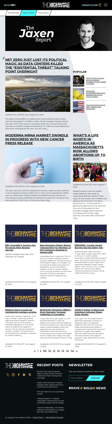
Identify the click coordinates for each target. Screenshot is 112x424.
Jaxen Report (28, 13)
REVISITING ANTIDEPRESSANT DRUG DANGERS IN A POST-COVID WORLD (95, 93)
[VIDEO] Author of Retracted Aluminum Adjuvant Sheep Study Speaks (89, 312)
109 (44, 351)
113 (62, 351)
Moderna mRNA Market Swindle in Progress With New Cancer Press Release (36, 139)
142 (72, 351)
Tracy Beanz (43, 13)
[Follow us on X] (7, 375)
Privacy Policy (38, 417)
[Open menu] (105, 5)
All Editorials (13, 13)
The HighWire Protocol (54, 417)
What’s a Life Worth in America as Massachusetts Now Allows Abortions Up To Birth (89, 147)
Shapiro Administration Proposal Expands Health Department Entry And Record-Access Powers (50, 385)
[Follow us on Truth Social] (29, 375)
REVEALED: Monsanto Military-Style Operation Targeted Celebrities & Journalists (55, 312)
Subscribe (95, 378)
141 (67, 351)
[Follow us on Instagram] (13, 375)
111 (54, 351)
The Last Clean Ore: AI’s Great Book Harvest (50, 393)
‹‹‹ (35, 351)
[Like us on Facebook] (18, 375)
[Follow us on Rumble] (24, 375)
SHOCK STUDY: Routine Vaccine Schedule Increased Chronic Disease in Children (96, 80)
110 (49, 351)
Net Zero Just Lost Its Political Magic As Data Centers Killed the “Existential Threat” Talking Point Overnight (37, 65)
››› (77, 351)
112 (58, 351)
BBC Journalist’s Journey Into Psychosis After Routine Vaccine (20, 247)
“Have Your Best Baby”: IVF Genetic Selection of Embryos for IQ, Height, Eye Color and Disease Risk (51, 410)
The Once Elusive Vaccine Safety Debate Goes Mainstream (95, 107)
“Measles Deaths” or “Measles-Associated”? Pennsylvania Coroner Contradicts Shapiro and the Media (50, 401)
